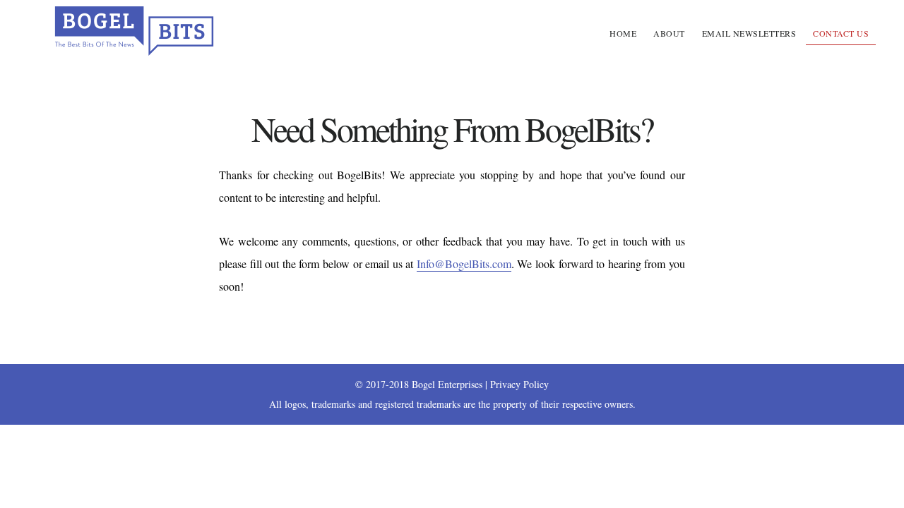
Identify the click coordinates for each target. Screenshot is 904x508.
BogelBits (134, 31)
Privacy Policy (519, 384)
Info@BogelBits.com (464, 263)
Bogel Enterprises (447, 384)
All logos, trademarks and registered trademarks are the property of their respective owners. (452, 404)
